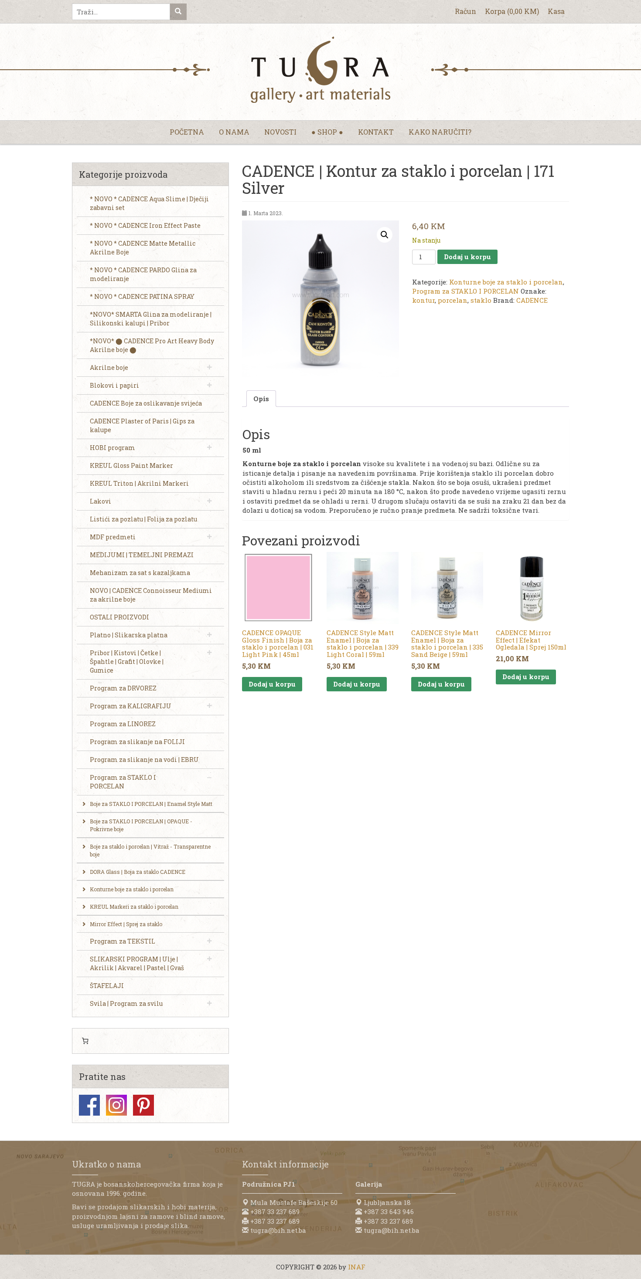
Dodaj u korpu (467, 256)
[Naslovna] (320, 70)
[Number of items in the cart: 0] (85, 1041)
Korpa (512, 11)
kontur (423, 300)
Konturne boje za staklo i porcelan (506, 281)
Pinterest (143, 1105)
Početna (187, 131)
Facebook (89, 1105)
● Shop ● (327, 131)
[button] (384, 235)
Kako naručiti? (440, 131)
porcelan (452, 300)
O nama (234, 131)
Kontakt (376, 131)
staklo (481, 300)
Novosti (280, 131)
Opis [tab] (261, 398)
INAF (356, 1266)
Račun (465, 11)
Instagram (116, 1105)
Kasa (556, 11)
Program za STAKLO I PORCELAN (465, 291)
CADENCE (532, 300)
